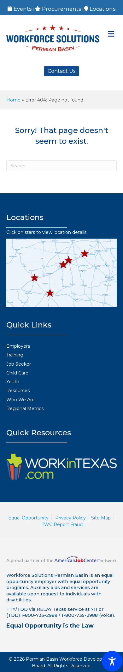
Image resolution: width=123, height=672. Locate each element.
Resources (18, 390)
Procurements (61, 9)
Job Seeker (18, 364)
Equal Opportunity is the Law (50, 625)
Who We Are (20, 400)
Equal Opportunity (28, 518)
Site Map (101, 518)
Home (13, 100)
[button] (34, 278)
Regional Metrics (25, 408)
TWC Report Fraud (62, 524)
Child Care (17, 373)
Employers (18, 346)
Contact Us (61, 71)
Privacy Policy (70, 518)
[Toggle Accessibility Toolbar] (112, 661)
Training (14, 355)
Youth (12, 382)
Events (22, 9)
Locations (102, 9)
